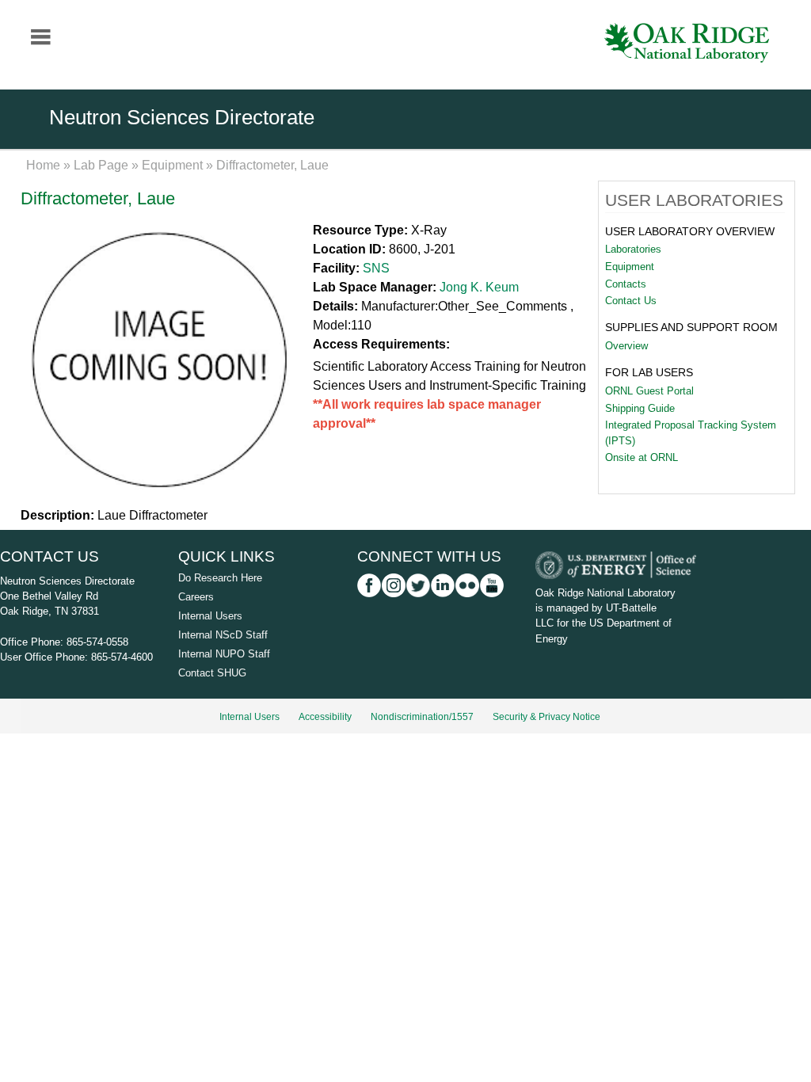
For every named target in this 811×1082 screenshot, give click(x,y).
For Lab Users (649, 372)
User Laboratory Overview (690, 231)
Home (43, 165)
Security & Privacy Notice (546, 716)
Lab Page (101, 165)
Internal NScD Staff (223, 635)
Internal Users (210, 616)
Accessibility (325, 716)
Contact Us (631, 301)
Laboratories (633, 249)
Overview (626, 346)
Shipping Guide (640, 408)
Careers (196, 597)
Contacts (625, 284)
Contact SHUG (212, 673)
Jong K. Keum (479, 287)
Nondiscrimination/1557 (422, 716)
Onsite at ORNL (641, 457)
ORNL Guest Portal (649, 391)
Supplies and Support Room (691, 327)
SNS (376, 268)
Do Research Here (220, 578)
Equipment (172, 165)
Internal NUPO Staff (224, 654)
